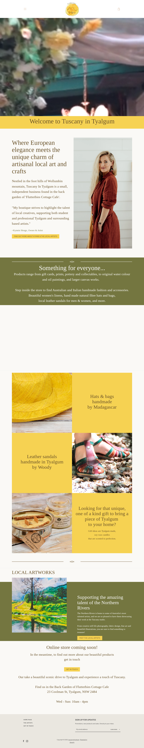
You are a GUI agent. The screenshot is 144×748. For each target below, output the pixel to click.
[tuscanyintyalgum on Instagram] (27, 741)
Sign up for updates (85, 720)
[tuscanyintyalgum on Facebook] (23, 741)
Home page (28, 719)
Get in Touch (29, 726)
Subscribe (114, 729)
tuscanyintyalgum (73, 740)
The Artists (28, 723)
